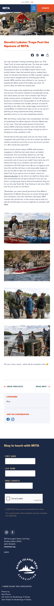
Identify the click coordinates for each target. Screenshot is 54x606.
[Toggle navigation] (34, 8)
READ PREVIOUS (15, 386)
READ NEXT (41, 386)
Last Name (10, 468)
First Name (10, 456)
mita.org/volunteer (11, 176)
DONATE (45, 8)
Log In (6, 552)
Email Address (12, 480)
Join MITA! (25, 2)
